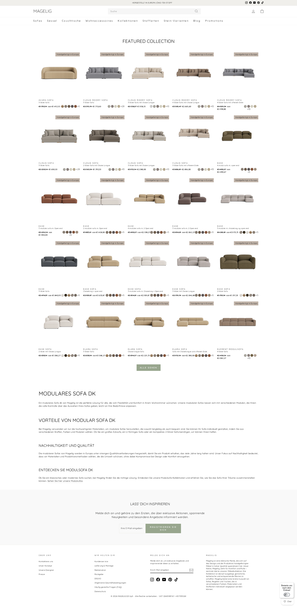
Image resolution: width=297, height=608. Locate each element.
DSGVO (98, 578)
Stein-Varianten (176, 20)
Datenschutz (100, 591)
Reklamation (100, 570)
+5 (78, 106)
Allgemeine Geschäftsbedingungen (110, 583)
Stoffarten (151, 20)
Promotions (214, 20)
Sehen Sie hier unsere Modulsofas (65, 481)
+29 (123, 106)
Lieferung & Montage (104, 566)
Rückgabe (99, 574)
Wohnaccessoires (99, 20)
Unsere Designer (46, 570)
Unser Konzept (45, 566)
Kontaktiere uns (46, 561)
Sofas (37, 20)
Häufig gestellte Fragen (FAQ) (108, 587)
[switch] (287, 595)
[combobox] (154, 11)
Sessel (52, 20)
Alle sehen (148, 367)
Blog (197, 20)
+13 (167, 106)
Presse (42, 574)
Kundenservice (101, 561)
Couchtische (71, 20)
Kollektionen (128, 20)
